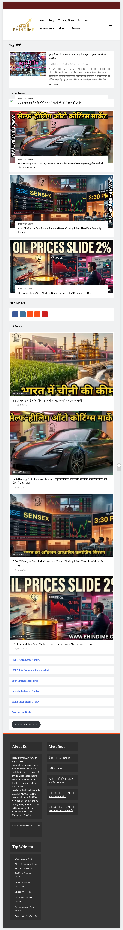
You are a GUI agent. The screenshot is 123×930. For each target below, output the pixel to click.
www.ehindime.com (22, 765)
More (61, 28)
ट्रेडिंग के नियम (55, 768)
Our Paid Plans (46, 28)
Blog (51, 20)
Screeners (83, 20)
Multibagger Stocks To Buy (25, 701)
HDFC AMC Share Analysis (26, 660)
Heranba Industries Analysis (26, 691)
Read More (53, 84)
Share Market (20, 72)
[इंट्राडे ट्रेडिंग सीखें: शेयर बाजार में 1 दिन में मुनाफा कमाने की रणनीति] (28, 64)
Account (76, 28)
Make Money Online (24, 859)
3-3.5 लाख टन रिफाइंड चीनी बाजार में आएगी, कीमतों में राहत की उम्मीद (49, 102)
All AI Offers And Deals (26, 864)
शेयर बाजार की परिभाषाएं (59, 758)
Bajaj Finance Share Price (25, 681)
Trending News (66, 20)
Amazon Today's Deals (26, 724)
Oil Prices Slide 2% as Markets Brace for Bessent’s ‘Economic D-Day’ (55, 293)
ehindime (55, 64)
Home (42, 20)
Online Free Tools (23, 892)
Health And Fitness (23, 868)
